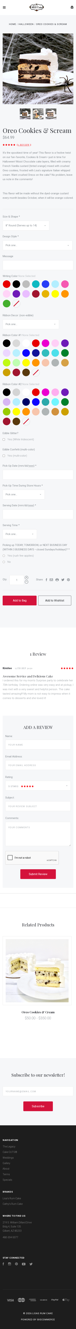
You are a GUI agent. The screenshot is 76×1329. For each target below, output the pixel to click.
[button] (38, 1273)
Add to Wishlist (54, 600)
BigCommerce (46, 1319)
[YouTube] (23, 1264)
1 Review (24, 144)
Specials (7, 1179)
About (6, 1168)
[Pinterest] (16, 1264)
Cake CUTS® (10, 1152)
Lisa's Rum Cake (12, 1198)
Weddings (8, 1157)
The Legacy (9, 1146)
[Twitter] (31, 1264)
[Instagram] (9, 1264)
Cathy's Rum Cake (13, 1203)
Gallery (6, 1163)
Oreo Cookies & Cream (38, 1012)
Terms (6, 1174)
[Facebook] (3, 1264)
